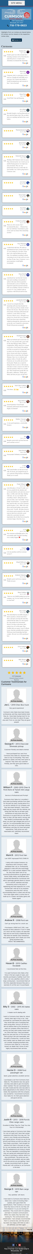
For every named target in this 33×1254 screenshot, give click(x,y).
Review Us (17, 40)
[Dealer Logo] (16, 14)
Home (8, 1247)
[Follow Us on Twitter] (16, 1245)
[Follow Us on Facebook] (13, 1245)
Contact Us (17, 1247)
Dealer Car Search (19, 678)
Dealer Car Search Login (16, 1253)
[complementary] (28, 1249)
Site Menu (16, 3)
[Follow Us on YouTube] (19, 1245)
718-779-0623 (18, 25)
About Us (12, 1247)
